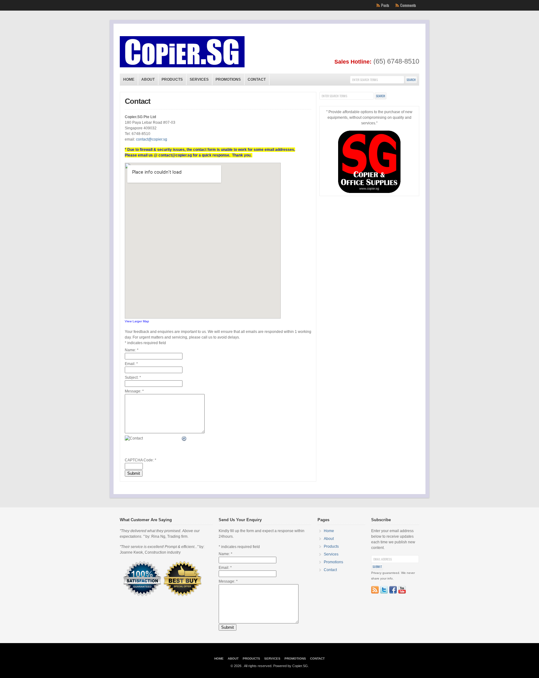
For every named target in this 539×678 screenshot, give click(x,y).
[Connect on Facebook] (393, 590)
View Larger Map (137, 321)
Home (128, 79)
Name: (131, 350)
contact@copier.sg (151, 139)
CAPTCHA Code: (140, 460)
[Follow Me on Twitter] (384, 590)
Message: (134, 391)
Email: (131, 364)
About (148, 79)
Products (172, 79)
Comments (408, 5)
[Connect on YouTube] (402, 590)
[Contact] (184, 438)
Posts (385, 5)
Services (199, 79)
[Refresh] (184, 439)
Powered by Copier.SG (290, 666)
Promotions (228, 79)
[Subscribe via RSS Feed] (375, 590)
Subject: (133, 377)
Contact (257, 79)
